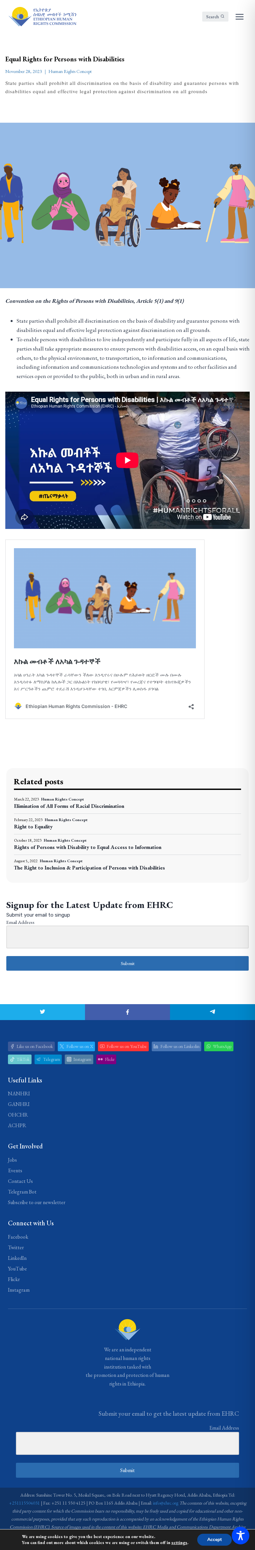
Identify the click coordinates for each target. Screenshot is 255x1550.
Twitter (16, 1247)
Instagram (19, 1289)
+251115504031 (24, 1503)
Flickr (14, 1279)
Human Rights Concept (70, 71)
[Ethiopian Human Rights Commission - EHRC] (42, 16)
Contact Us (20, 1181)
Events (15, 1170)
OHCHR (18, 1114)
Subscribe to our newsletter (36, 1202)
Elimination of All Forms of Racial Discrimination (69, 806)
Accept (214, 1539)
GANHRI (19, 1104)
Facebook (18, 1236)
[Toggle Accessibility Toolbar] (240, 1535)
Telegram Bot (22, 1191)
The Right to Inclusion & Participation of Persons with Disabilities (89, 867)
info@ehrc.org (165, 1503)
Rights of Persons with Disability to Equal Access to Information (87, 847)
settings (179, 1542)
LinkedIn (17, 1258)
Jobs (12, 1159)
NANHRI (19, 1093)
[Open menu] (239, 16)
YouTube (17, 1268)
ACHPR (17, 1125)
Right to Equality (33, 826)
